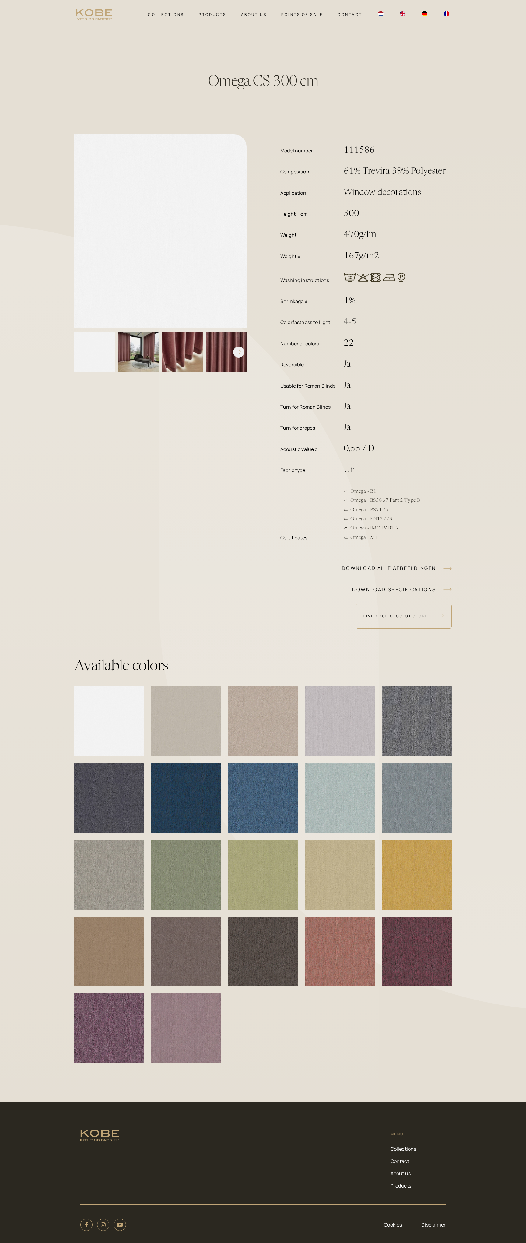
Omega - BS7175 (369, 510)
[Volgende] (238, 352)
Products (212, 14)
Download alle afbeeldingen (389, 568)
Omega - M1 (364, 537)
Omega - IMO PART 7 (374, 528)
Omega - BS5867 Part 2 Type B (385, 500)
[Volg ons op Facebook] (86, 1225)
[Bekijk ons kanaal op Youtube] (120, 1225)
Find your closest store (395, 616)
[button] (109, 721)
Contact (350, 14)
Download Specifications (394, 589)
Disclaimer (433, 1224)
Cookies (393, 1224)
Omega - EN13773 (371, 519)
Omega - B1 (363, 491)
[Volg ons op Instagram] (103, 1225)
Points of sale (302, 14)
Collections (166, 14)
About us (254, 14)
